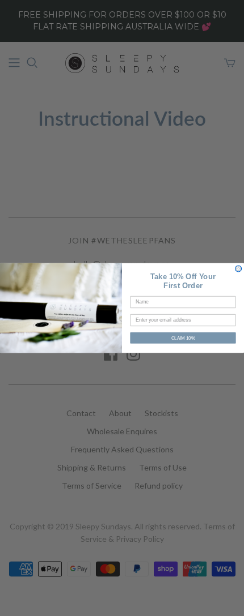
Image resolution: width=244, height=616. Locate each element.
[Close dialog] (238, 269)
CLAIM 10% (183, 338)
